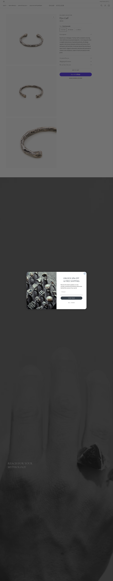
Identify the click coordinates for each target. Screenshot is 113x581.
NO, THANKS (71, 302)
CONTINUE (71, 298)
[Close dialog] (85, 273)
